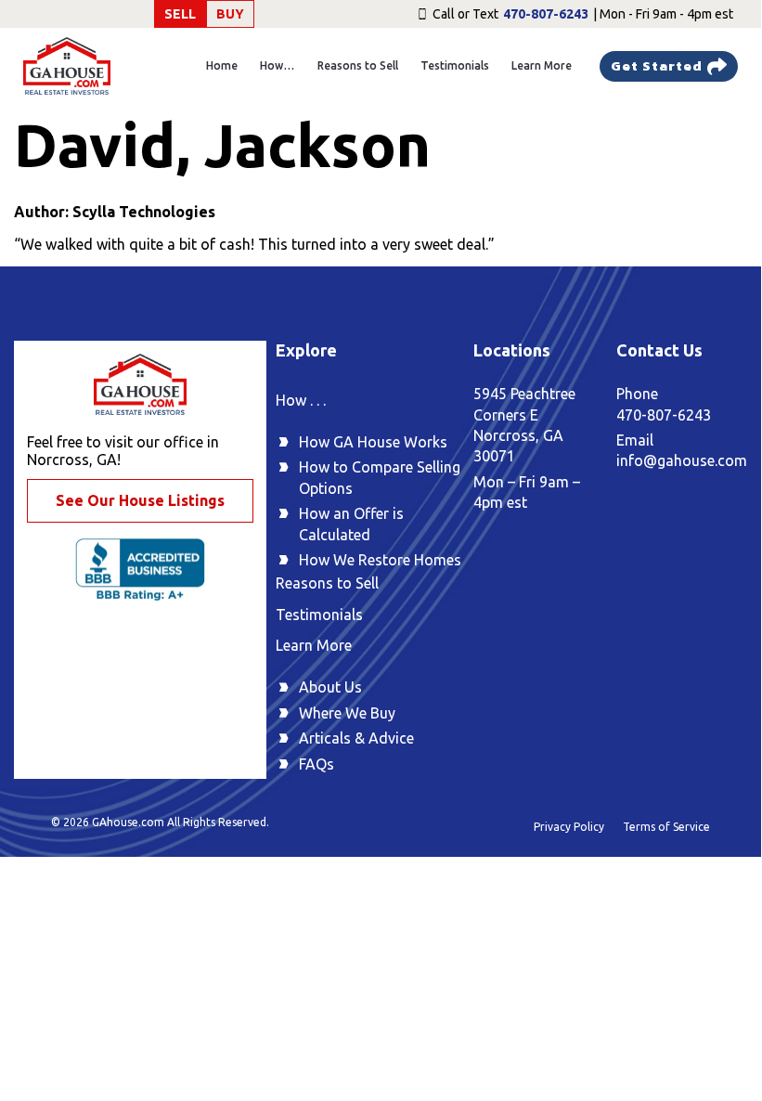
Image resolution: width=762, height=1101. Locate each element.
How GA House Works (373, 442)
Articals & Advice (356, 738)
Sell (180, 13)
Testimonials (454, 65)
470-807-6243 (545, 13)
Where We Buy (347, 713)
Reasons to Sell (357, 65)
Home (222, 65)
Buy (230, 13)
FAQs (316, 764)
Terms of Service (666, 827)
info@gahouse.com (681, 460)
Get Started (657, 65)
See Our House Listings (140, 500)
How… (277, 65)
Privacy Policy (569, 827)
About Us (330, 687)
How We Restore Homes (380, 559)
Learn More (541, 65)
